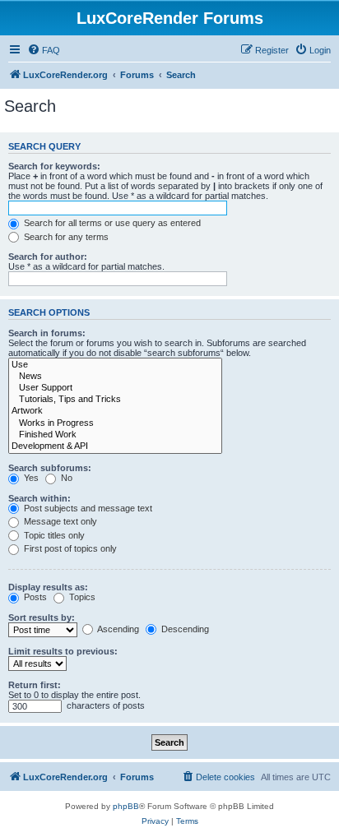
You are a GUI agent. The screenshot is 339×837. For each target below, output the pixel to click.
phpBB (126, 806)
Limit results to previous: (63, 651)
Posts (34, 597)
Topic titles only (53, 535)
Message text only (59, 521)
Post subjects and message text (86, 508)
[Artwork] (115, 411)
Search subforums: (49, 468)
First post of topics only (69, 548)
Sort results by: (41, 617)
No (65, 478)
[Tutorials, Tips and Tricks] (115, 399)
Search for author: (47, 256)
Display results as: (48, 587)
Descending (184, 629)
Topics (81, 597)
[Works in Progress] (115, 423)
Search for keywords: (54, 166)
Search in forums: (47, 333)
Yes (30, 478)
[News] (115, 376)
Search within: (39, 498)
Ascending (117, 629)
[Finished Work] (115, 435)
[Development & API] (115, 446)
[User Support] (115, 388)
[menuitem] (43, 50)
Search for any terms (65, 237)
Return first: (34, 685)
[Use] (115, 365)
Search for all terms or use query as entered (111, 223)
